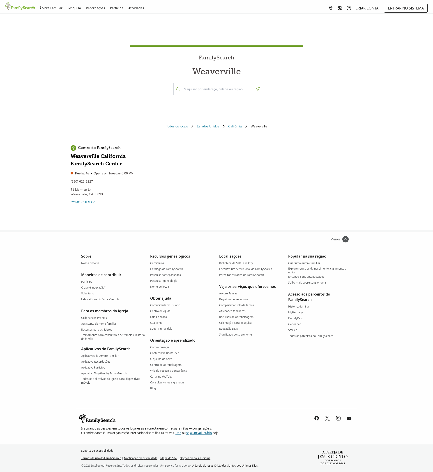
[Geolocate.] (258, 89)
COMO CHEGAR (83, 202)
